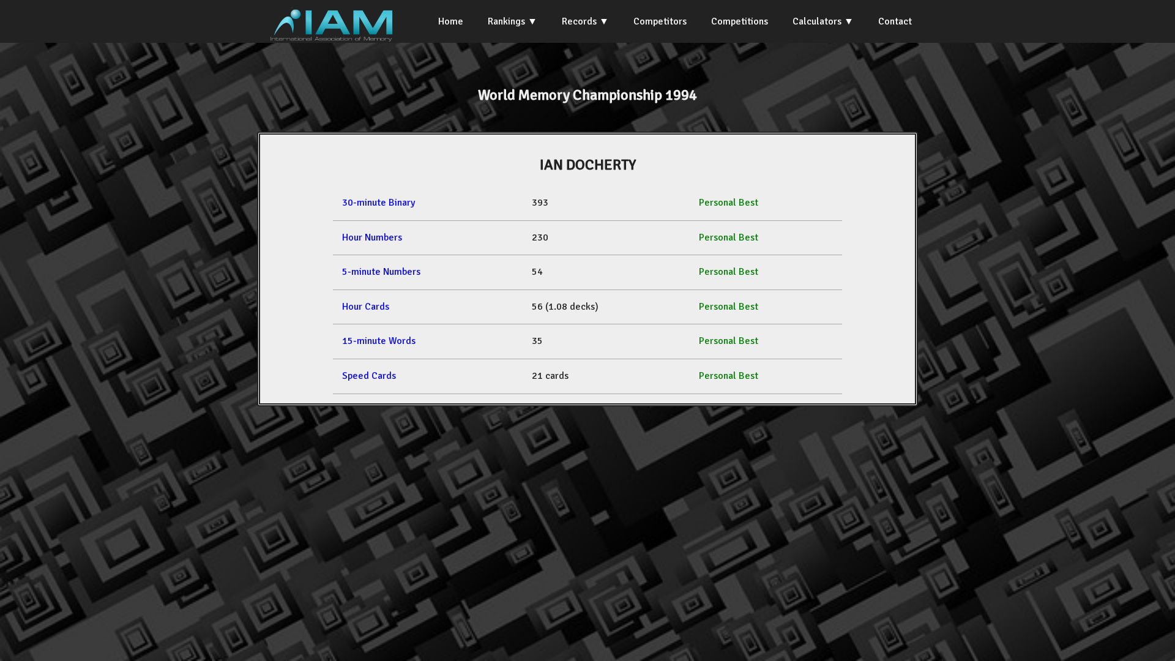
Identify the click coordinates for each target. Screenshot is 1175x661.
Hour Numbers (372, 237)
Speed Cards (369, 376)
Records (579, 21)
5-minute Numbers (381, 272)
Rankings (506, 21)
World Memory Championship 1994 (587, 95)
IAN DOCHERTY (588, 164)
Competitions (739, 21)
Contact (895, 21)
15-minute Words (379, 341)
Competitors (660, 21)
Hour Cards (365, 307)
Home (450, 21)
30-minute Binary (378, 202)
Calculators (817, 21)
